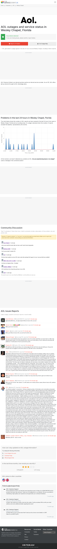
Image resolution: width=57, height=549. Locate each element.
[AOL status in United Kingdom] (7, 480)
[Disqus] (28, 258)
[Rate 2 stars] (26, 467)
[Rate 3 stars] (28, 467)
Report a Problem (15, 43)
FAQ (25, 534)
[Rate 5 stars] (33, 467)
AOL (14, 5)
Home (2, 5)
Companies (8, 5)
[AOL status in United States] (3, 480)
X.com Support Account (10, 453)
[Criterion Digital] (28, 545)
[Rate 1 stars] (23, 467)
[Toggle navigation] (55, 2)
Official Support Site (9, 457)
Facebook (36, 534)
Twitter (35, 532)
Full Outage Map (43, 43)
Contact (26, 539)
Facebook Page (8, 455)
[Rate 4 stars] (31, 467)
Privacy (26, 537)
